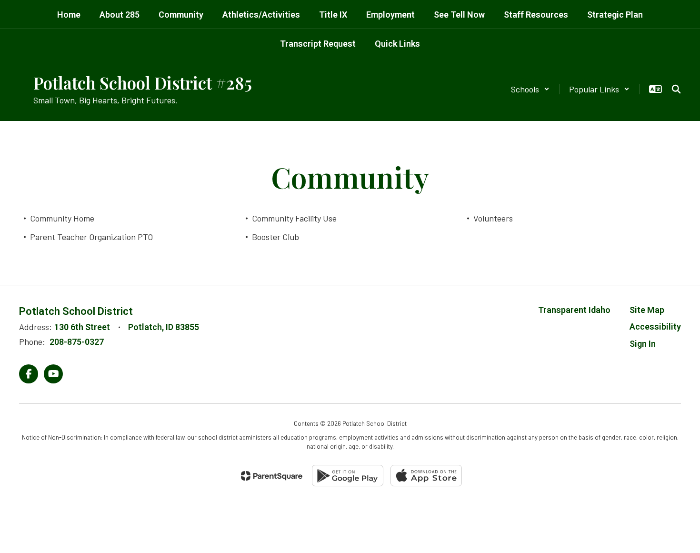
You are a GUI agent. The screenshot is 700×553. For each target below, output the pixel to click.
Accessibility (655, 327)
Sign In (643, 344)
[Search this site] (676, 89)
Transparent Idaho (574, 310)
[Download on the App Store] (426, 475)
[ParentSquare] (272, 476)
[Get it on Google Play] (347, 475)
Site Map (647, 310)
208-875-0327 (77, 342)
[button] (530, 89)
